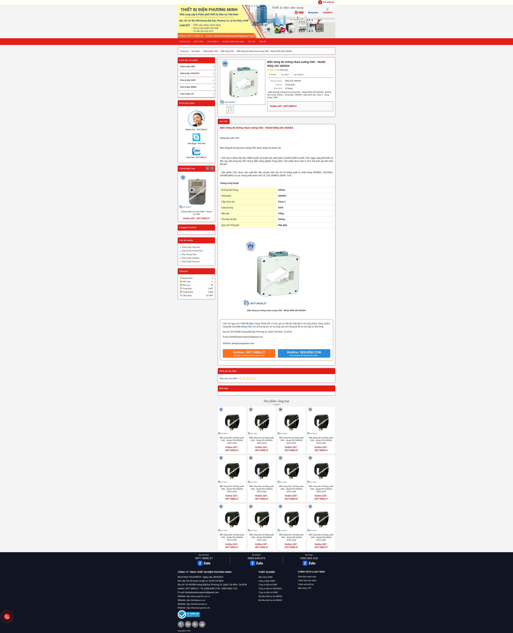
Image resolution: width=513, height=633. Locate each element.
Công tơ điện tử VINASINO (270, 588)
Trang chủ (184, 42)
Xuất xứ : (279, 84)
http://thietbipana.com (195, 600)
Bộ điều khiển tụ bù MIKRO (270, 596)
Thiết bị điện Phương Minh (192, 251)
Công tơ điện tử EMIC (268, 584)
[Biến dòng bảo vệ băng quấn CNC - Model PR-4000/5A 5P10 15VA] (262, 421)
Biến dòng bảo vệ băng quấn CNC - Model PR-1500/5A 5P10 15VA (291, 489)
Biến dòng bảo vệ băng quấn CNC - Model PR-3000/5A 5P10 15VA (291, 440)
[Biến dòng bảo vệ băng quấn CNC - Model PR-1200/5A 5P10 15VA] (321, 469)
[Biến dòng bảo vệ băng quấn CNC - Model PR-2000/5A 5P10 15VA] (232, 469)
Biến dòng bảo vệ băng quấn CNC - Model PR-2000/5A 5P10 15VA (232, 489)
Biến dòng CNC (244, 327)
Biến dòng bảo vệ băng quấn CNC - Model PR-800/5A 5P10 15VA (261, 537)
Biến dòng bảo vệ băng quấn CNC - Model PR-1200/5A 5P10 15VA (321, 489)
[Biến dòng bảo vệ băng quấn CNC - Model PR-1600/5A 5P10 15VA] (262, 469)
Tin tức (251, 42)
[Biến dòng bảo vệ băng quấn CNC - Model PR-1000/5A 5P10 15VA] (232, 518)
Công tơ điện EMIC (267, 581)
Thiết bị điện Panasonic (191, 262)
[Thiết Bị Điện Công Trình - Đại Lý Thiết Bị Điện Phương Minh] (256, 38)
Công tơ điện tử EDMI (268, 592)
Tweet (286, 75)
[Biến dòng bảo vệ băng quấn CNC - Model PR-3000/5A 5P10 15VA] (291, 421)
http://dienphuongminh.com (198, 608)
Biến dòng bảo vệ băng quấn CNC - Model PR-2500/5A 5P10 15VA (321, 440)
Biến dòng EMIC (266, 577)
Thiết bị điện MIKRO (188, 87)
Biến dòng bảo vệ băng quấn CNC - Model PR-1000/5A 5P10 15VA (232, 537)
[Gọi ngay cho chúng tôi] (7, 617)
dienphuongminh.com (243, 343)
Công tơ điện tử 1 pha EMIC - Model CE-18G (196, 212)
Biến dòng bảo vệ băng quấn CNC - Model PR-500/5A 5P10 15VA (321, 537)
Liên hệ (262, 42)
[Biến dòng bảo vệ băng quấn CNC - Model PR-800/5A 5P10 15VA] (262, 518)
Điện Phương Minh (189, 254)
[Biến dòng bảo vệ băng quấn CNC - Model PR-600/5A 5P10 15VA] (291, 518)
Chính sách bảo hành (307, 580)
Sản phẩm (212, 42)
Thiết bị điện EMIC (187, 67)
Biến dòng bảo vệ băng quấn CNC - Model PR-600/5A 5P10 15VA (291, 537)
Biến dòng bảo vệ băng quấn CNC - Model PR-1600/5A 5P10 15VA (261, 489)
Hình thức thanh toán (307, 576)
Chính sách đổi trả (306, 584)
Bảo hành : (278, 88)
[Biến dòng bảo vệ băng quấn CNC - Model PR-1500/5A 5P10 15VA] (291, 469)
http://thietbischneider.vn (196, 604)
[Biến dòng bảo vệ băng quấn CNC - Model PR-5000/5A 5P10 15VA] (232, 421)
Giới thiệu (199, 42)
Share (273, 75)
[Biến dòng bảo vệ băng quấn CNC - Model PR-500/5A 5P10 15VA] (321, 518)
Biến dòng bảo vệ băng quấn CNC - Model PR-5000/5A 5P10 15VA (232, 440)
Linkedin (300, 75)
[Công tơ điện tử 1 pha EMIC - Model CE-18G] (196, 191)
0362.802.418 (309, 558)
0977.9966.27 (204, 558)
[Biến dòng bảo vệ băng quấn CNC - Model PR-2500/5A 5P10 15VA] (321, 421)
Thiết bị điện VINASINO (189, 73)
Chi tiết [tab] (224, 121)
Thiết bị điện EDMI (187, 80)
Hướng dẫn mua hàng (233, 42)
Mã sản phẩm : (277, 81)
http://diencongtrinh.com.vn (198, 596)
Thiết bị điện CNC (187, 94)
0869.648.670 (256, 558)
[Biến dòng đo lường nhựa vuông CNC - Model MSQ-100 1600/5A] (242, 82)
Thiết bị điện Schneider (190, 258)
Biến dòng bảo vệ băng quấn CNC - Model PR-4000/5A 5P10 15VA (261, 440)
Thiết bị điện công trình (191, 247)
